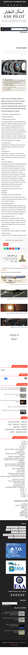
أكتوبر (22, 447)
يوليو (23, 488)
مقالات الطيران (16, 426)
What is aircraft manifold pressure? (17, 406)
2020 (24, 444)
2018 (24, 496)
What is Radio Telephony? (18, 468)
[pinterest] (14, 5)
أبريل (23, 493)
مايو (23, 492)
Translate (13, 605)
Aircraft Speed (21, 462)
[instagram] (8, 5)
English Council (21, 432)
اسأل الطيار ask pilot (14, 14)
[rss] (11, 5)
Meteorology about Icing (19, 485)
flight (25, 54)
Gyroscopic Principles (19, 484)
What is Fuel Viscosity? (19, 482)
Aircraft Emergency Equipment (17, 474)
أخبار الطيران (24, 421)
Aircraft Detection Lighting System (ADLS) (17, 313)
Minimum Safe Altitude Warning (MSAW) (15, 464)
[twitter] (17, 5)
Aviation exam (15, 52)
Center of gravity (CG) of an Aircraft (18, 284)
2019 (24, 495)
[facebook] (20, 5)
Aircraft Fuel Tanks (20, 452)
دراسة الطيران (24, 424)
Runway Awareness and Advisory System (15, 458)
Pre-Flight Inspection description (11, 410)
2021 (24, 443)
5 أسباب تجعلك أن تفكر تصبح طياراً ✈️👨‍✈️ (19, 327)
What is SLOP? (21, 470)
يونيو (23, 490)
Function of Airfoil (20, 471)
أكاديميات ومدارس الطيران (14, 421)
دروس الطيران (16, 424)
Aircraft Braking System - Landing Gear (15, 487)
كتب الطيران (24, 426)
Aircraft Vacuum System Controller (16, 473)
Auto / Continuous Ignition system (16, 481)
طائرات (9, 51)
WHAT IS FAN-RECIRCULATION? (16, 456)
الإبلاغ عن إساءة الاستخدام (20, 500)
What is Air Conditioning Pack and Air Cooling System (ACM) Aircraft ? (10, 389)
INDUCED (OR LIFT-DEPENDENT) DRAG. (14, 1)
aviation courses (7, 52)
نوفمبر (22, 446)
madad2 (12, 644)
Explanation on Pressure (19, 479)
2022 (24, 441)
